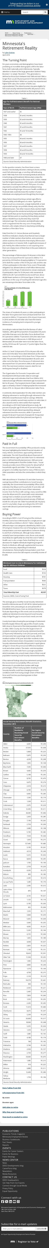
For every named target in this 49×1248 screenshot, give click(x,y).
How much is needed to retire (15, 1117)
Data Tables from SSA (12, 1088)
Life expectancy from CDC (13, 1093)
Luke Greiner (10, 52)
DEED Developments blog (13, 1165)
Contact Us (10, 1177)
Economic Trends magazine (14, 1134)
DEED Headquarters (11, 1180)
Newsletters (7, 1171)
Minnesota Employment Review (14, 34)
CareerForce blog (9, 1168)
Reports (6, 1145)
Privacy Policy (8, 1188)
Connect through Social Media (15, 1185)
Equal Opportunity (10, 1191)
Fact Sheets (7, 1142)
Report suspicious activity (28, 5)
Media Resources (9, 1174)
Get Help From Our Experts (14, 1183)
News (5, 1163)
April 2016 (30, 34)
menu (6, 12)
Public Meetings (9, 1157)
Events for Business (10, 1154)
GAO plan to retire (10, 1107)
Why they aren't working (13, 1112)
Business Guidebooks (11, 1139)
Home (6, 32)
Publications (27, 33)
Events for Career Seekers (13, 1151)
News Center (16, 33)
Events (7, 1148)
